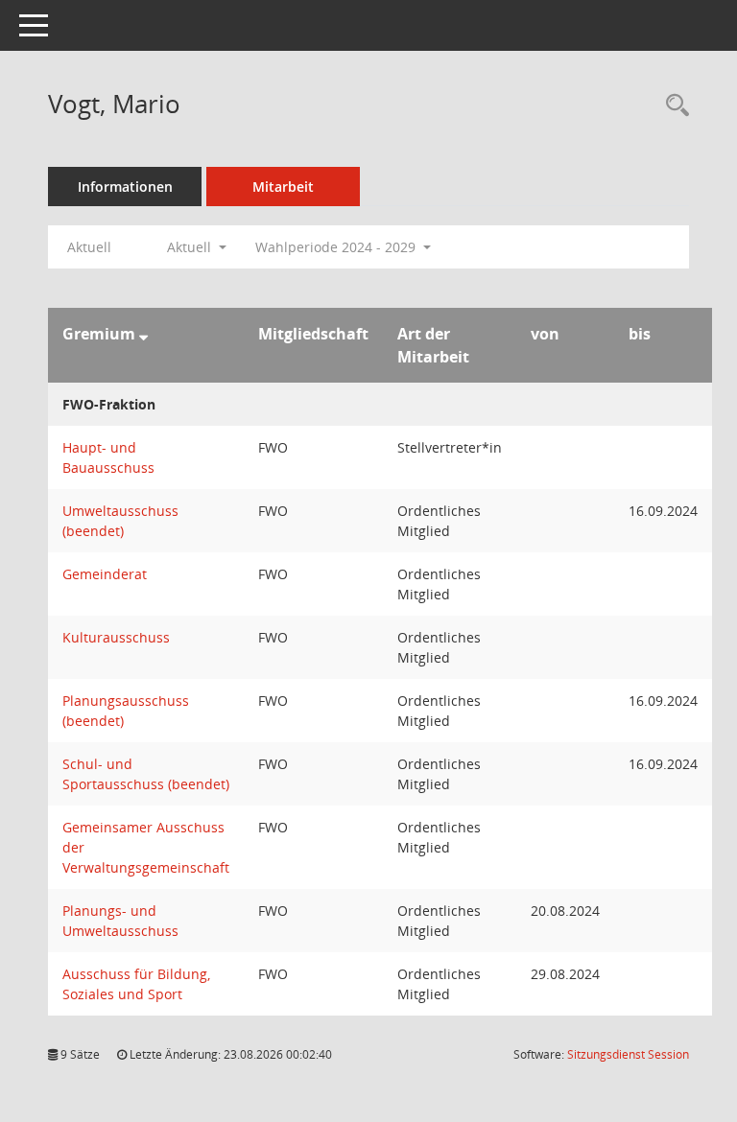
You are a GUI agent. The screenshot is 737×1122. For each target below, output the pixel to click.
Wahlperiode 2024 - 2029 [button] (337, 247)
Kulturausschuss (116, 637)
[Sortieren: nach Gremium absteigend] (143, 333)
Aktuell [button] (191, 247)
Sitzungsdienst (628, 1054)
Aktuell (89, 247)
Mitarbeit (283, 186)
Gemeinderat (104, 574)
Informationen (125, 186)
